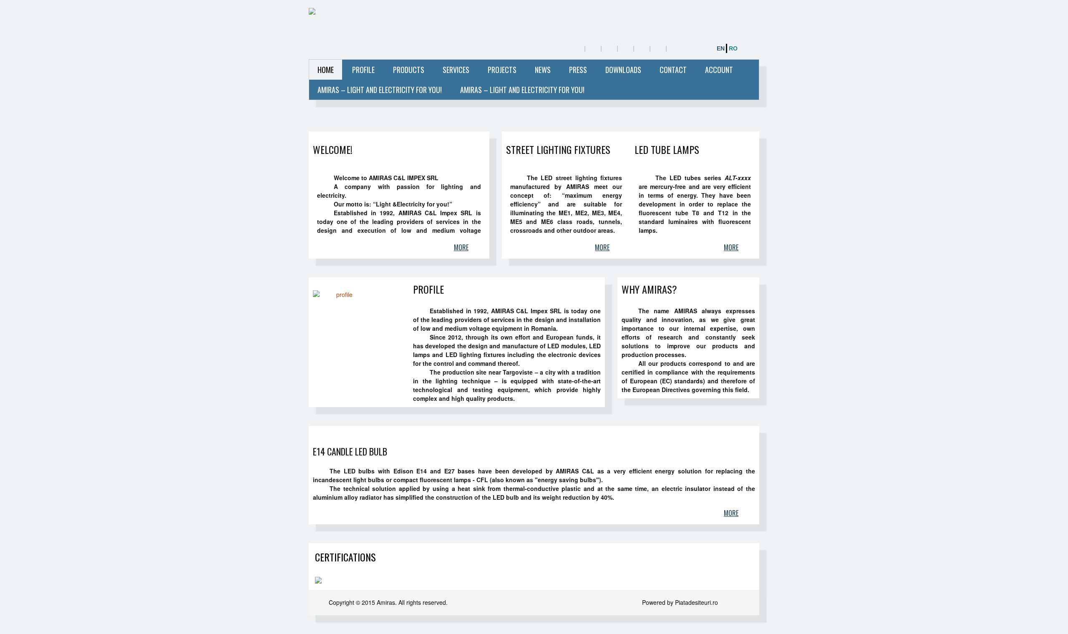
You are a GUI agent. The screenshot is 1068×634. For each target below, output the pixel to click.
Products (408, 69)
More (461, 247)
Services (456, 69)
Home (325, 69)
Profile (363, 69)
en (721, 48)
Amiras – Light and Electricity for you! (379, 89)
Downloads (623, 69)
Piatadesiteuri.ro (696, 602)
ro (733, 48)
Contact (673, 69)
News (543, 69)
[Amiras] (399, 12)
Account (719, 69)
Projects (502, 69)
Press (578, 69)
